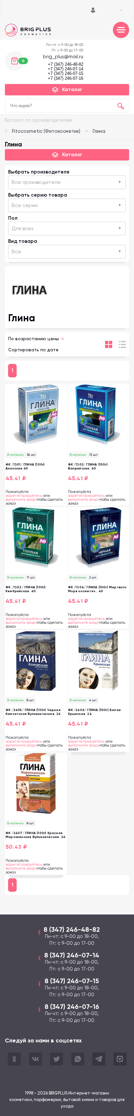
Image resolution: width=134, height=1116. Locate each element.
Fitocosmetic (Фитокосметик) (46, 131)
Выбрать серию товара (37, 195)
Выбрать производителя (38, 172)
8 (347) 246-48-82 (72, 929)
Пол (13, 218)
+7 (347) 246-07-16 (65, 78)
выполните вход (21, 499)
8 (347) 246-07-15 (72, 980)
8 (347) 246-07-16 (72, 1006)
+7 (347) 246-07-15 (65, 73)
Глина (99, 131)
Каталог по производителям (38, 120)
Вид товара (22, 241)
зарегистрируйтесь (24, 495)
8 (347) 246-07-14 (71, 955)
